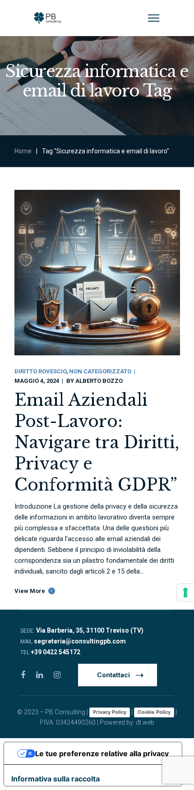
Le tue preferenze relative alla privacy (102, 753)
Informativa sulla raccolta (55, 778)
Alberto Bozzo (99, 380)
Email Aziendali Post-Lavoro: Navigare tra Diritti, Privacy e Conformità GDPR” (96, 442)
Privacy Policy (109, 712)
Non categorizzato (100, 371)
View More (29, 591)
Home (23, 151)
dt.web (145, 722)
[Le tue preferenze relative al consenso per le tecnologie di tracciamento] (185, 592)
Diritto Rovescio (40, 371)
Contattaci (113, 675)
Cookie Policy (154, 712)
